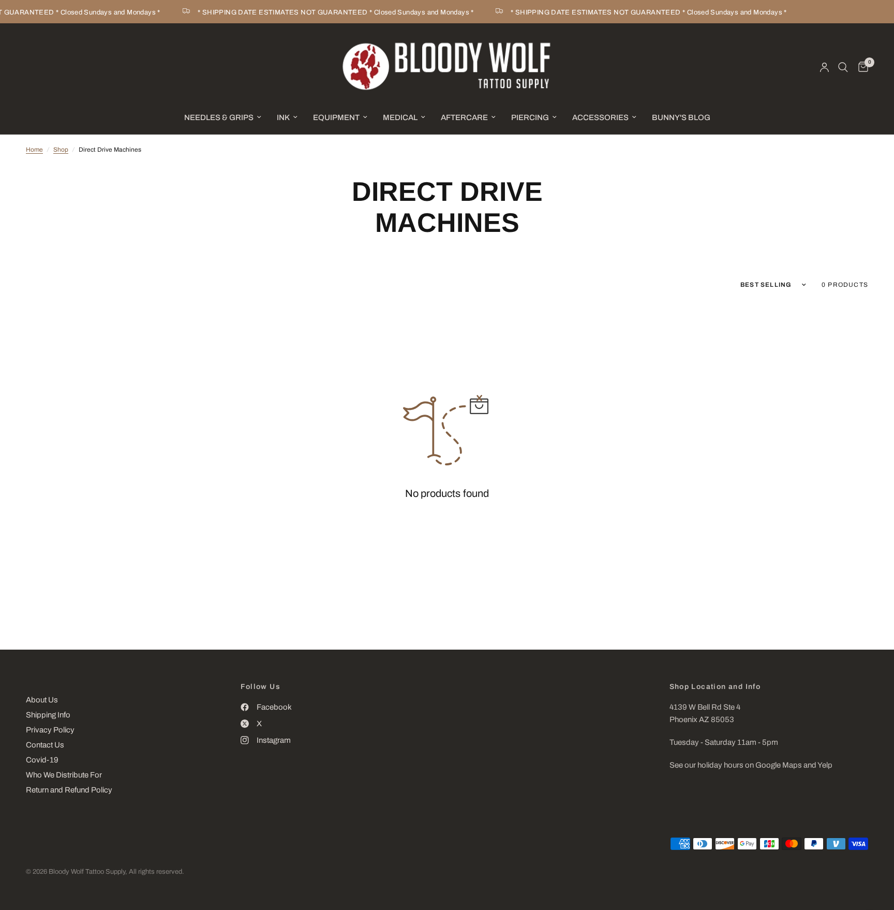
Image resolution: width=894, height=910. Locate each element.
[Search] (843, 67)
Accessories (600, 117)
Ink (283, 117)
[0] (860, 67)
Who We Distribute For (64, 775)
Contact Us (45, 745)
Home (34, 149)
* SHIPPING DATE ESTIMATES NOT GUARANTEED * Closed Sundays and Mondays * (329, 12)
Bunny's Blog (681, 117)
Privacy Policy (50, 730)
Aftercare (464, 117)
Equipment (336, 117)
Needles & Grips (219, 117)
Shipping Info (48, 715)
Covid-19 (42, 760)
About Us (42, 700)
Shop (60, 149)
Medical (400, 117)
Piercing (530, 117)
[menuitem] (222, 117)
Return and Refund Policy (69, 790)
